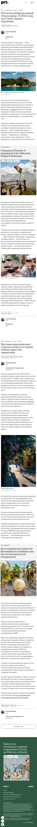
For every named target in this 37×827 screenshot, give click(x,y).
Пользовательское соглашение (11, 797)
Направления (9, 10)
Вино (8, 25)
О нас (4, 790)
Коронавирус (5, 357)
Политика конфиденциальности (12, 794)
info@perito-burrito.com (15, 816)
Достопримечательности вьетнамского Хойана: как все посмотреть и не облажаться (17, 553)
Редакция (10, 756)
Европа (15, 10)
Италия (20, 10)
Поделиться (2, 817)
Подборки (9, 161)
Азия (15, 341)
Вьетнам (20, 341)
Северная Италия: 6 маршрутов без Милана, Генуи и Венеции (16, 153)
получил (4, 63)
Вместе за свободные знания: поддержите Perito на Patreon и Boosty (15, 748)
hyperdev (31, 822)
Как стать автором (8, 792)
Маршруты (16, 161)
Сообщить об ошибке (9, 799)
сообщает (13, 109)
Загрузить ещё (18, 726)
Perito (2, 10)
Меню (32, 2)
